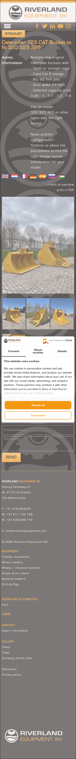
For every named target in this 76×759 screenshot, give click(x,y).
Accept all (38, 405)
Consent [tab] (13, 351)
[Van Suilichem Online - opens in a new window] (57, 341)
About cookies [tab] (38, 351)
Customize (38, 415)
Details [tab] (62, 351)
